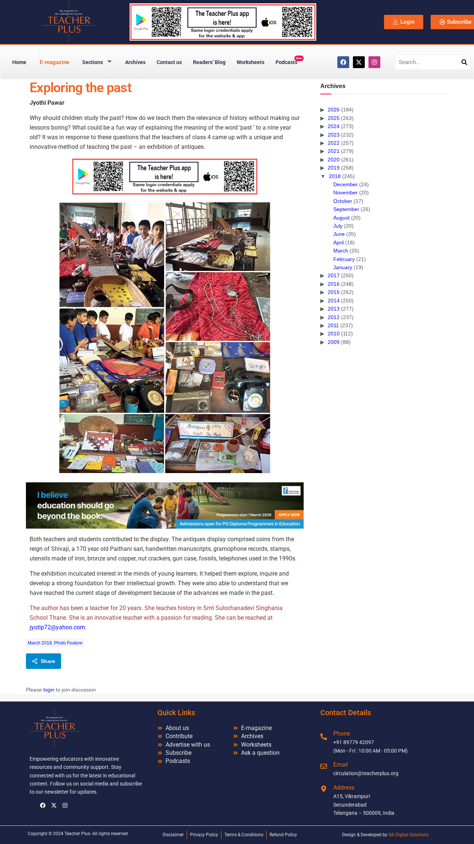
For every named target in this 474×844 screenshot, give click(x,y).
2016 (334, 284)
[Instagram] (374, 62)
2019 (334, 168)
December (345, 184)
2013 (334, 309)
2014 (334, 301)
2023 (334, 135)
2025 (334, 118)
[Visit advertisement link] (165, 176)
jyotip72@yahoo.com (57, 627)
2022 (334, 143)
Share (48, 661)
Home (19, 62)
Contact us (169, 62)
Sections (92, 62)
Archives (135, 62)
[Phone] (323, 736)
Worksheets (250, 62)
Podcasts (289, 61)
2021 (334, 151)
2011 (333, 325)
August (341, 218)
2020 (334, 160)
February (344, 259)
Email (340, 764)
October (342, 201)
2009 (334, 342)
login (48, 690)
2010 (334, 333)
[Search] (464, 62)
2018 (335, 176)
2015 (334, 292)
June (339, 234)
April (338, 242)
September (346, 209)
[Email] (323, 766)
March (340, 251)
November (345, 192)
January (342, 267)
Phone (341, 733)
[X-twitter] (359, 62)
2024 (334, 126)
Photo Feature (68, 643)
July (338, 226)
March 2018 (40, 643)
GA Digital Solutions (408, 834)
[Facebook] (343, 62)
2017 (334, 275)
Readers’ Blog (209, 62)
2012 (334, 317)
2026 (334, 110)
